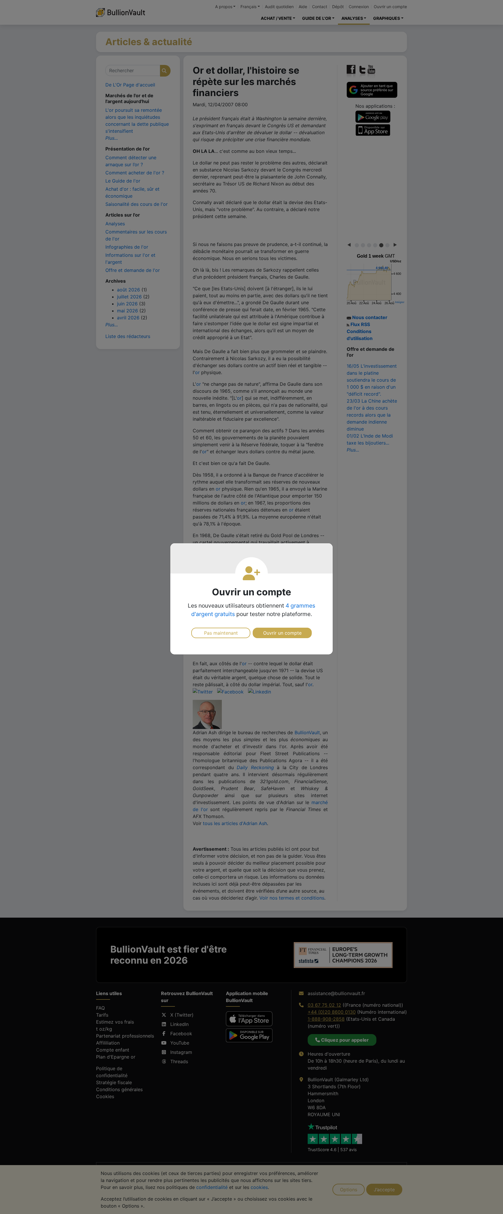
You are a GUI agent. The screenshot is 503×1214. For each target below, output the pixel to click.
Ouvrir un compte (282, 633)
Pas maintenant (221, 633)
